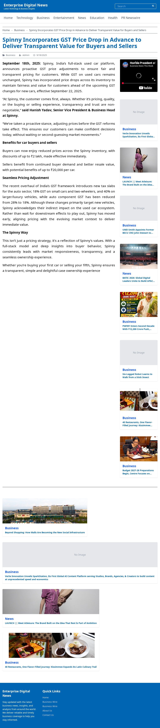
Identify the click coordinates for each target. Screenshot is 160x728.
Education (97, 18)
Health (113, 18)
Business (43, 18)
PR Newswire (130, 18)
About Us (47, 710)
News (82, 18)
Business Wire (49, 701)
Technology (24, 18)
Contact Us (48, 714)
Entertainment (63, 18)
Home (8, 18)
